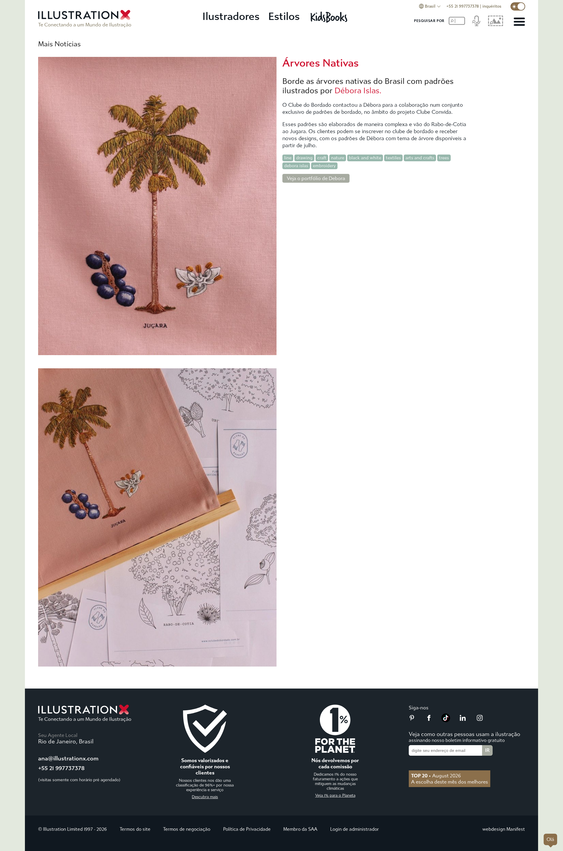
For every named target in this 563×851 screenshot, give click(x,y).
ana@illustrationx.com (68, 758)
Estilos (284, 16)
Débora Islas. (358, 90)
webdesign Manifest (503, 829)
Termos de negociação (186, 829)
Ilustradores (231, 16)
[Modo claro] (517, 6)
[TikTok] (445, 720)
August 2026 (436, 776)
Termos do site (135, 829)
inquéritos (491, 6)
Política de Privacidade (247, 829)
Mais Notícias (59, 44)
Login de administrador (354, 829)
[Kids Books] (329, 17)
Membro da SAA (300, 829)
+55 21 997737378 (462, 6)
